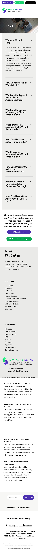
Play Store (28, 525)
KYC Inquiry (9, 285)
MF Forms (8, 288)
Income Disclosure (11, 296)
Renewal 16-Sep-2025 (13, 269)
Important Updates (12, 301)
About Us (8, 329)
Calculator (12, 334)
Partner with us (10, 347)
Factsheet (8, 291)
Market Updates (11, 306)
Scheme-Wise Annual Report (15, 298)
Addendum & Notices (12, 304)
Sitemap (8, 339)
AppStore (9, 345)
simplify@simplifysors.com (18, 371)
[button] (19, 232)
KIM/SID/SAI (10, 293)
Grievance (8, 309)
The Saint (28, 548)
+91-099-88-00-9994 (16, 368)
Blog (7, 334)
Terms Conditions (11, 350)
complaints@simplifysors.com (28, 377)
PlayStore (8, 342)
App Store (12, 525)
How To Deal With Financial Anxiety (18, 384)
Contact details (10, 331)
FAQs (7, 337)
